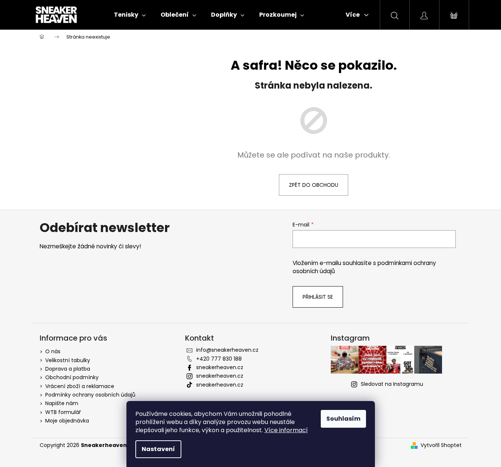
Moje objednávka (67, 420)
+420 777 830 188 (219, 358)
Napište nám (61, 403)
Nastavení (158, 449)
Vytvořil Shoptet (441, 445)
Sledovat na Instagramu (392, 384)
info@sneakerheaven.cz (227, 350)
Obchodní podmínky (72, 377)
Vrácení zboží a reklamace (79, 386)
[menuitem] (129, 15)
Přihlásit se (318, 297)
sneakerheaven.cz (219, 367)
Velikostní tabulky (67, 360)
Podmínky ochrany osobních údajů (90, 394)
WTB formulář (63, 412)
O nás (52, 351)
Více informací (286, 430)
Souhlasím (343, 418)
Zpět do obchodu (313, 185)
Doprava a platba (67, 368)
